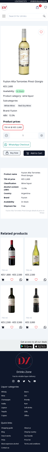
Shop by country (30, 432)
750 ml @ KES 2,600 (13, 127)
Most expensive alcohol (10, 444)
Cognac (4, 415)
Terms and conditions (32, 444)
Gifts (26, 411)
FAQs (3, 440)
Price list (27, 440)
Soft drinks (28, 407)
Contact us (5, 448)
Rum (26, 404)
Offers (26, 415)
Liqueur (4, 407)
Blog (3, 432)
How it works (6, 436)
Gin (25, 396)
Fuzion (13, 110)
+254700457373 (21, 1)
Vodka (3, 404)
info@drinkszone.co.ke (38, 1)
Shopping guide (7, 428)
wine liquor (28, 95)
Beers (26, 392)
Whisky (4, 392)
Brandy (27, 400)
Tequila (4, 411)
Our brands (28, 436)
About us (27, 428)
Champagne (5, 400)
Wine (3, 396)
